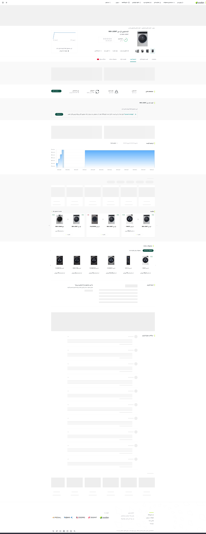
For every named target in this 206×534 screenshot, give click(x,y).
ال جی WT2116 (128, 268)
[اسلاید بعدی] (49, 225)
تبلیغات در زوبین (150, 517)
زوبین (153, 28)
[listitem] (138, 225)
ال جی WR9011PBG (77, 268)
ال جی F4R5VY (145, 268)
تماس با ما (151, 520)
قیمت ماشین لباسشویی (146, 28)
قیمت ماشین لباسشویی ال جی (134, 28)
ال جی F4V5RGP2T (111, 268)
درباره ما (152, 523)
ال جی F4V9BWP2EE (94, 268)
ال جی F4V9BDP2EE (59, 268)
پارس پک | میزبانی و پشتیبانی (127, 516)
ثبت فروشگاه (151, 515)
